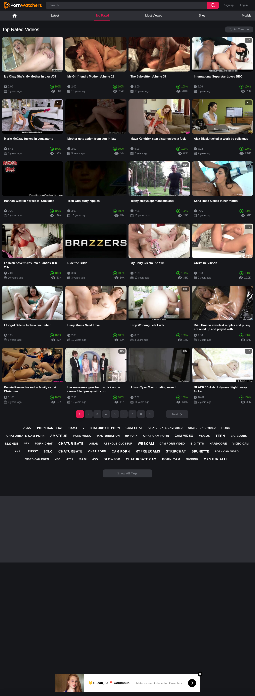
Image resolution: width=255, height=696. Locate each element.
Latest (55, 15)
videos (204, 435)
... (158, 414)
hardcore (218, 443)
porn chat (44, 443)
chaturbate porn (105, 428)
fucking (192, 459)
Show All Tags (127, 473)
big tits (197, 443)
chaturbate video (202, 428)
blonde (11, 443)
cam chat (134, 428)
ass (95, 459)
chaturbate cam (141, 459)
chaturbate (70, 451)
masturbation (108, 435)
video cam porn (37, 459)
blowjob (112, 459)
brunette (200, 451)
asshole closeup (118, 443)
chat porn (97, 451)
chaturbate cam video (165, 428)
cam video (184, 435)
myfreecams (147, 451)
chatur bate (71, 443)
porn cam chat (50, 428)
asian (93, 443)
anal (19, 451)
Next (175, 414)
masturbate (216, 459)
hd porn (131, 435)
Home (14, 15)
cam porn (121, 451)
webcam (146, 443)
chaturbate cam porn (25, 435)
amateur (59, 436)
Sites (202, 15)
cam (83, 459)
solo (48, 451)
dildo (27, 427)
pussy (33, 451)
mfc (57, 459)
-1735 (69, 459)
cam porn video (172, 443)
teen (220, 436)
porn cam (171, 459)
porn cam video (227, 451)
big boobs (239, 435)
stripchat (176, 451)
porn (226, 428)
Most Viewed (153, 15)
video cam (240, 443)
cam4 (73, 428)
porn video (82, 435)
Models (246, 15)
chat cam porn (156, 435)
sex (26, 443)
